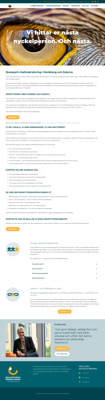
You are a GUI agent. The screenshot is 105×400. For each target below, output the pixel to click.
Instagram (86, 382)
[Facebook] (95, 1)
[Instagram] (98, 1)
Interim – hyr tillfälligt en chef (45, 288)
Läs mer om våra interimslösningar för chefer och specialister (61, 123)
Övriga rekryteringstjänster (44, 243)
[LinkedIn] (92, 1)
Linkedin (85, 373)
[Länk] (10, 6)
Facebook (86, 377)
